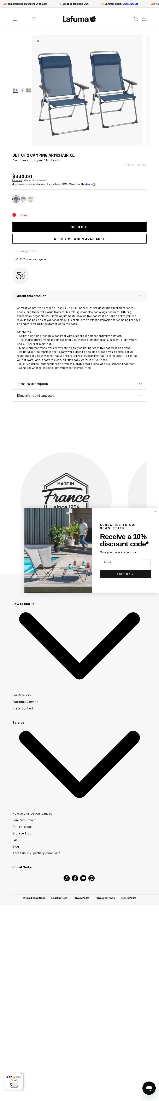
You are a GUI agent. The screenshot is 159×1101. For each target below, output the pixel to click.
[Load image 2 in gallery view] (22, 90)
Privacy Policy (81, 897)
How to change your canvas (32, 813)
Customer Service (25, 701)
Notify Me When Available (79, 239)
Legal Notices (59, 897)
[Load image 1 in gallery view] (15, 90)
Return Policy (128, 897)
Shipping (17, 180)
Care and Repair (23, 820)
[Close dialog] (155, 511)
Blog (15, 846)
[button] (15, 18)
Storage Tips (21, 833)
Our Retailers (21, 695)
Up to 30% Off (128, 3)
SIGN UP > (125, 574)
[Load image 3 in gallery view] (28, 90)
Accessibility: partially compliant (36, 853)
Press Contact (22, 708)
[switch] (14, 1085)
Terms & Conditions (34, 897)
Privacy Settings (105, 897)
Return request (23, 826)
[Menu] (20, 1074)
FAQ (15, 840)
